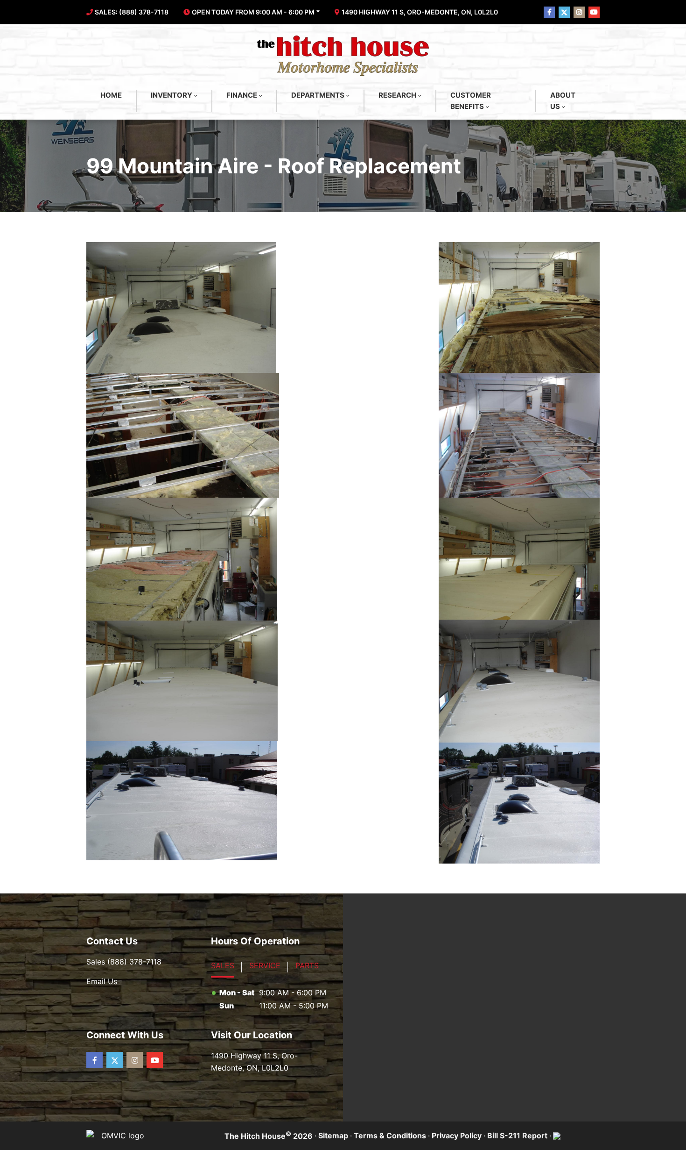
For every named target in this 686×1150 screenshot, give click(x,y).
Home (111, 95)
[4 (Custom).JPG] (519, 435)
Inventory (171, 95)
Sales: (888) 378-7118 (131, 12)
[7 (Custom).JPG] (182, 681)
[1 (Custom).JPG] (181, 307)
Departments (317, 95)
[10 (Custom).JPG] (519, 803)
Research (397, 95)
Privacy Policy (457, 1135)
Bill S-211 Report (517, 1135)
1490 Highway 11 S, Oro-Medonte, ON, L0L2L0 (420, 12)
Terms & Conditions (390, 1135)
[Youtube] (155, 1060)
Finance (241, 95)
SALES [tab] (222, 965)
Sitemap (333, 1135)
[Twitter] (114, 1060)
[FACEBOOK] (549, 12)
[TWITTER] (564, 12)
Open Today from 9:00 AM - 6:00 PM (253, 12)
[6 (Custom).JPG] (519, 559)
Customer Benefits (470, 101)
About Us (562, 101)
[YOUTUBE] (594, 12)
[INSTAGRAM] (579, 12)
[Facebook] (94, 1060)
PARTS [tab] (307, 965)
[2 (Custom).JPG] (519, 307)
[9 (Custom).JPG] (181, 800)
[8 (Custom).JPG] (519, 681)
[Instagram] (134, 1060)
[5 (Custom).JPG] (181, 559)
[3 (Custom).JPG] (182, 435)
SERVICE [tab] (264, 965)
